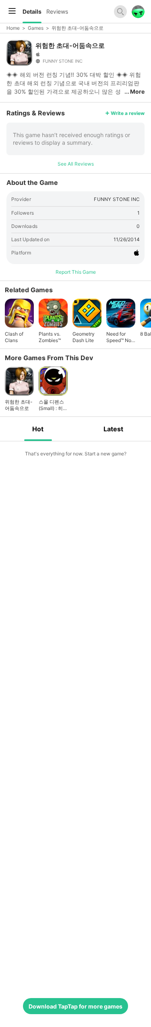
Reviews (57, 11)
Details (32, 11)
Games (35, 28)
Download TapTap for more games (75, 1006)
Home (13, 28)
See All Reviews (76, 164)
